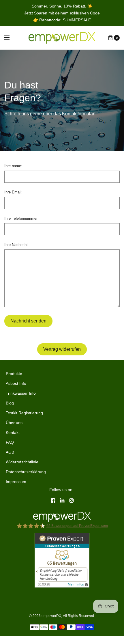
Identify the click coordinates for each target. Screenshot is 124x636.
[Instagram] (71, 500)
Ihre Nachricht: (16, 245)
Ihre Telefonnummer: (21, 218)
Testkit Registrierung (24, 413)
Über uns (14, 422)
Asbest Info (16, 383)
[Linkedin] (62, 500)
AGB (10, 452)
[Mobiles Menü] (10, 37)
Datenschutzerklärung (26, 471)
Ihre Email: (13, 192)
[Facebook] (52, 500)
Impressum (16, 481)
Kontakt (13, 432)
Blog (10, 403)
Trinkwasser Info (21, 393)
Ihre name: (13, 166)
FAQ (10, 442)
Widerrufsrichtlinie (22, 462)
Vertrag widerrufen (62, 349)
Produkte (14, 373)
